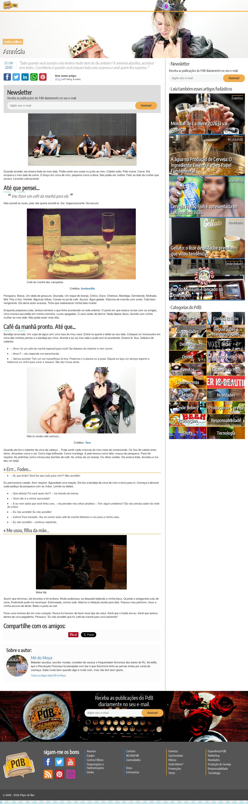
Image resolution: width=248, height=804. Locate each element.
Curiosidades (188, 331)
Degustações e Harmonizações (226, 331)
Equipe (91, 755)
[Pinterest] (42, 79)
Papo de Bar (10, 5)
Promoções (188, 420)
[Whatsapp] (34, 79)
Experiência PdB (226, 369)
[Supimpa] (59, 79)
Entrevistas (226, 356)
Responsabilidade (226, 420)
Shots (188, 433)
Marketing (236, 181)
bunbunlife (88, 288)
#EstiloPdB (235, 139)
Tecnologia (226, 433)
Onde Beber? (234, 263)
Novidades (235, 222)
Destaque (188, 344)
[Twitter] (17, 79)
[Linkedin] (25, 79)
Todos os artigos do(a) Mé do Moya (48, 675)
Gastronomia (187, 382)
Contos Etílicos (13, 42)
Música (188, 394)
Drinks (187, 356)
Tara (88, 442)
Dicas (226, 344)
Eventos (237, 98)
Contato (130, 751)
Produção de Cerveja (225, 407)
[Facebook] (8, 79)
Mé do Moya (41, 657)
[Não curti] (56, 79)
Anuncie (91, 751)
